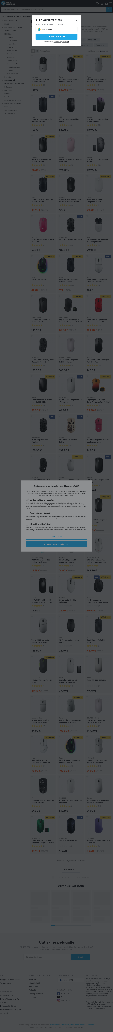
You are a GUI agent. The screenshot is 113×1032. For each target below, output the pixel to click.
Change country (56, 37)
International (47, 29)
